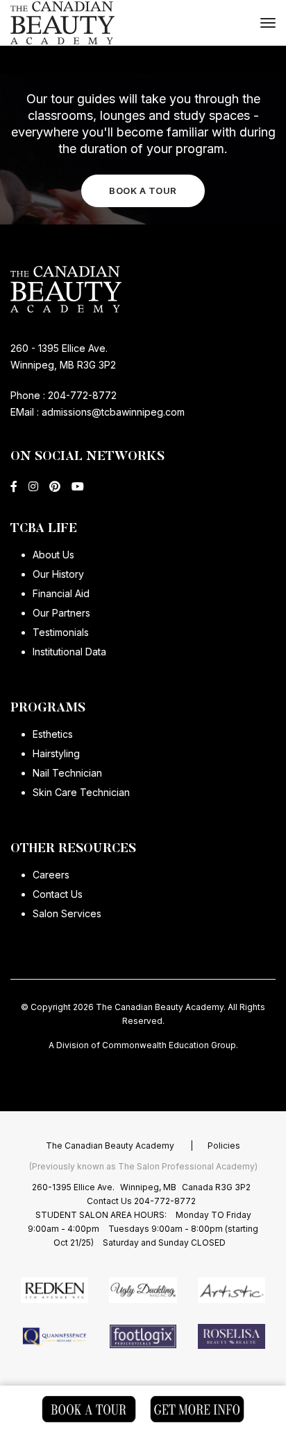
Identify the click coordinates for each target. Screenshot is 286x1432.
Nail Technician (67, 773)
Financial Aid (61, 593)
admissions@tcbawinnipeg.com (112, 412)
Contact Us (58, 894)
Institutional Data (69, 651)
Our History (58, 574)
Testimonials (61, 632)
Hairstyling (56, 753)
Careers (51, 875)
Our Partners (61, 613)
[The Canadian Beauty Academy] (62, 23)
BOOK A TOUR (143, 190)
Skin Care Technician (81, 792)
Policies (224, 1145)
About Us (53, 554)
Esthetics (53, 734)
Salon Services (67, 913)
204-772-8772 (82, 395)
